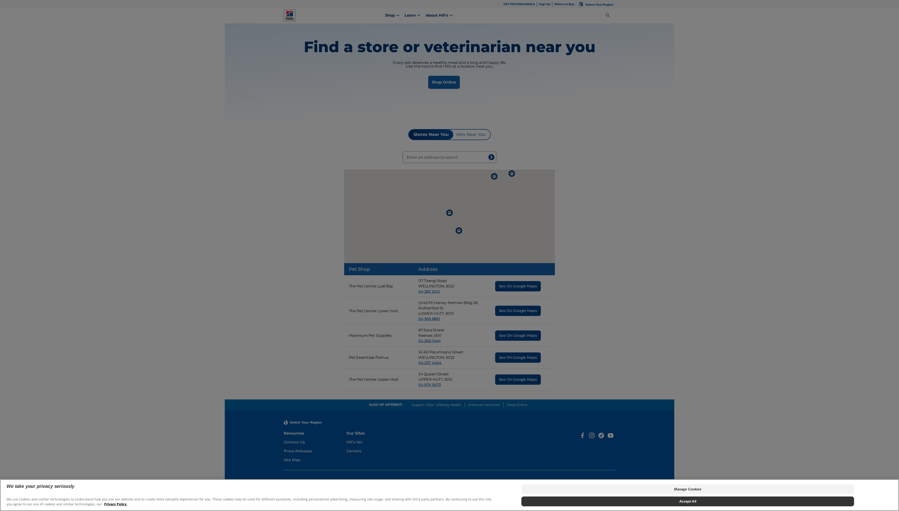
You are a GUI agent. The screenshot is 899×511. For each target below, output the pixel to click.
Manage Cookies (688, 489)
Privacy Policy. (115, 504)
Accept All (687, 501)
